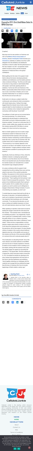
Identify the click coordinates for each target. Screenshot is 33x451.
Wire (16, 419)
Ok (15, 448)
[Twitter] (29, 274)
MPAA (8, 295)
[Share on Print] (7, 31)
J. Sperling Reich (7, 28)
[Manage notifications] (29, 447)
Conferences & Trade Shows (9, 19)
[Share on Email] (3, 31)
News (16, 417)
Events (22, 13)
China (5, 295)
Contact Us (16, 427)
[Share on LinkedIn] (17, 31)
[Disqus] (16, 323)
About (16, 425)
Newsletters (16, 422)
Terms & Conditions (16, 432)
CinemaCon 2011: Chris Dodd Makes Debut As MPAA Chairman (17, 23)
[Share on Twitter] (21, 31)
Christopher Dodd (17, 58)
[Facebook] (27, 274)
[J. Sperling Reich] (5, 276)
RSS (16, 430)
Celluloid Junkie (20, 275)
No (18, 448)
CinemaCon (5, 61)
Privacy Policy (16, 435)
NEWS (21, 8)
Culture (26, 13)
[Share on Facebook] (12, 31)
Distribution (12, 13)
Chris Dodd (16, 295)
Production (7, 13)
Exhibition (18, 13)
